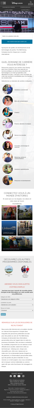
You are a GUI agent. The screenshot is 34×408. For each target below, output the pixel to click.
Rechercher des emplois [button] (31, 2)
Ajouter (3, 314)
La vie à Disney (9, 10)
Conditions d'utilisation (20, 388)
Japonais (12, 400)
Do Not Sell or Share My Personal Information (17, 392)
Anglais (23, 399)
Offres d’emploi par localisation (17, 380)
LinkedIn (15, 376)
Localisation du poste (6, 302)
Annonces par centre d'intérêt (16, 391)
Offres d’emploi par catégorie (17, 381)
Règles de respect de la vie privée (11, 389)
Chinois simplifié (7, 399)
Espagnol (22, 400)
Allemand (28, 399)
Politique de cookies (24, 389)
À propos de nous (25, 7)
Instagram (23, 376)
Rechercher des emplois (17, 42)
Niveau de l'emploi (5, 308)
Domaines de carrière (9, 7)
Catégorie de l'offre (5, 297)
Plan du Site (11, 388)
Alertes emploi (25, 10)
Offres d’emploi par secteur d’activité (17, 385)
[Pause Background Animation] (32, 31)
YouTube (18, 376)
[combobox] (17, 299)
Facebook (11, 376)
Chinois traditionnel (16, 399)
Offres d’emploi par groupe (17, 383)
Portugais (17, 400)
